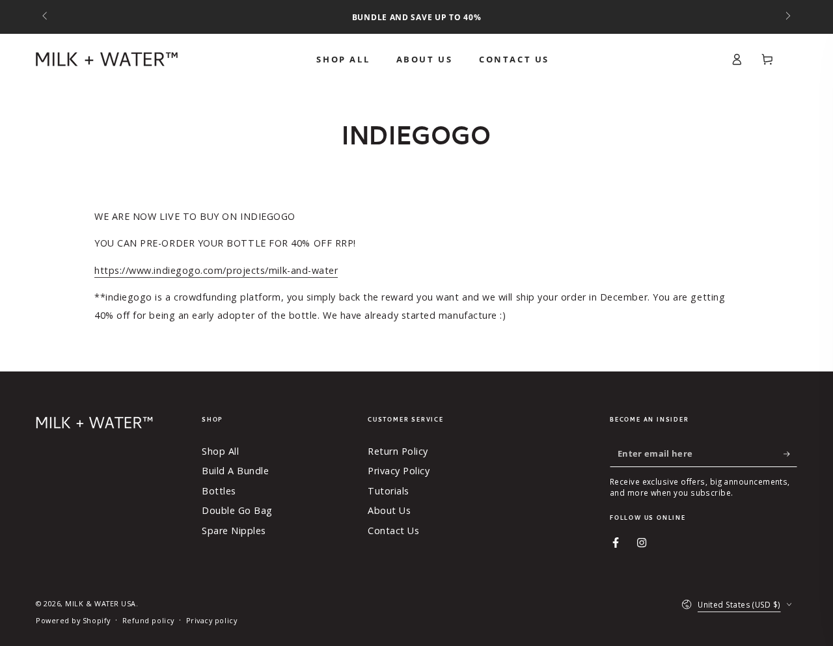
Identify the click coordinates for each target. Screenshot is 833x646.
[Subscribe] (790, 454)
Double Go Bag (237, 510)
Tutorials (388, 491)
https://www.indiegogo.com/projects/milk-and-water (216, 270)
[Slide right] (787, 17)
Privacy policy (212, 620)
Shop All (220, 451)
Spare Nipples (234, 530)
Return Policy (398, 451)
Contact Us (393, 530)
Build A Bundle (235, 470)
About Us (389, 510)
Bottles (219, 491)
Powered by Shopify (73, 620)
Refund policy (148, 620)
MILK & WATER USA (100, 603)
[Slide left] (46, 17)
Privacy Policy (399, 470)
